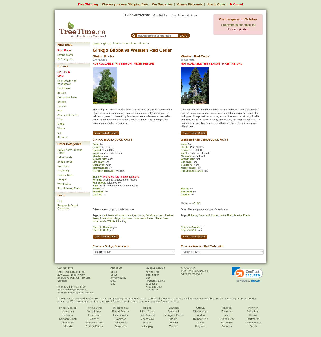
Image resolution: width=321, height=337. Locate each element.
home (96, 43)
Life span (98, 162)
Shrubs (61, 101)
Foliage (97, 179)
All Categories (65, 59)
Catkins (97, 194)
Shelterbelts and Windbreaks (67, 82)
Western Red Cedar (151, 50)
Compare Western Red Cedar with (202, 246)
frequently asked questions (155, 282)
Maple (61, 123)
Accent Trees (106, 215)
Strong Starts (65, 54)
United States (112, 301)
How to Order (216, 4)
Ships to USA (100, 230)
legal (113, 280)
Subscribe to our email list (238, 25)
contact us (152, 289)
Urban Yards (64, 157)
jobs (112, 283)
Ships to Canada (102, 227)
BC (198, 203)
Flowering (63, 170)
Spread (97, 150)
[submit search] (134, 35)
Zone (95, 144)
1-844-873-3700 (137, 15)
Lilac (60, 119)
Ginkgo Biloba (108, 50)
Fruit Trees (63, 88)
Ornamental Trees (143, 218)
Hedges (62, 179)
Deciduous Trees (67, 97)
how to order (153, 271)
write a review (154, 286)
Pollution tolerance (104, 170)
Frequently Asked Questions (67, 207)
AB (194, 203)
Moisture (98, 156)
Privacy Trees (65, 175)
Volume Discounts (189, 4)
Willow (61, 128)
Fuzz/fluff (98, 191)
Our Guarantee (162, 4)
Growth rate (99, 159)
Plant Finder (64, 50)
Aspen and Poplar (67, 114)
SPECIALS (63, 71)
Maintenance (100, 167)
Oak (59, 132)
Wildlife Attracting (116, 221)
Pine (60, 110)
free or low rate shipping (109, 298)
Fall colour (99, 182)
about (113, 274)
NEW (60, 76)
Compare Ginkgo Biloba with (111, 246)
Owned (237, 4)
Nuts (95, 185)
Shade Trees (64, 161)
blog (148, 277)
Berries (61, 92)
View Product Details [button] (106, 133)
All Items (62, 137)
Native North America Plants (235, 215)
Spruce (61, 106)
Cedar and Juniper (208, 215)
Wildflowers (64, 183)
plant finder (152, 274)
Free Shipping (88, 4)
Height (96, 147)
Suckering (98, 164)
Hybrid (96, 188)
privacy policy (118, 277)
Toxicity (97, 176)
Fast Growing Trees (69, 188)
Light (96, 153)
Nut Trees (63, 166)
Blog (60, 200)
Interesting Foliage (110, 218)
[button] (247, 274)
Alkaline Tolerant (124, 215)
